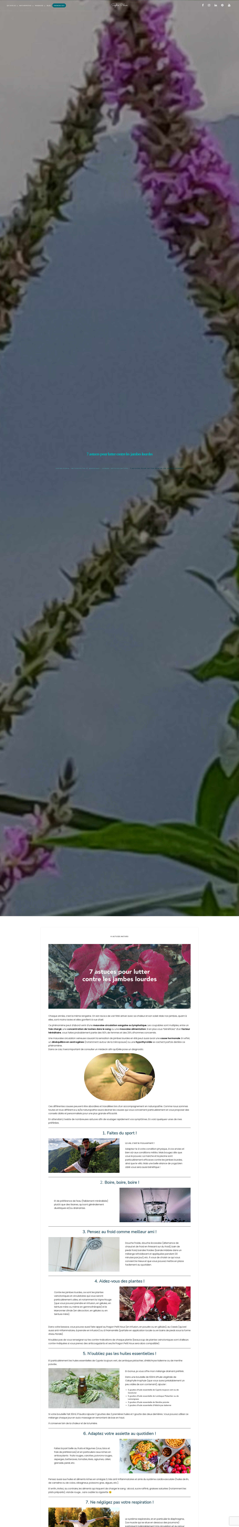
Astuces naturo (120, 936)
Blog (49, 5)
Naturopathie (25, 5)
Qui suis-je (11, 5)
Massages (39, 5)
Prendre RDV (59, 5)
